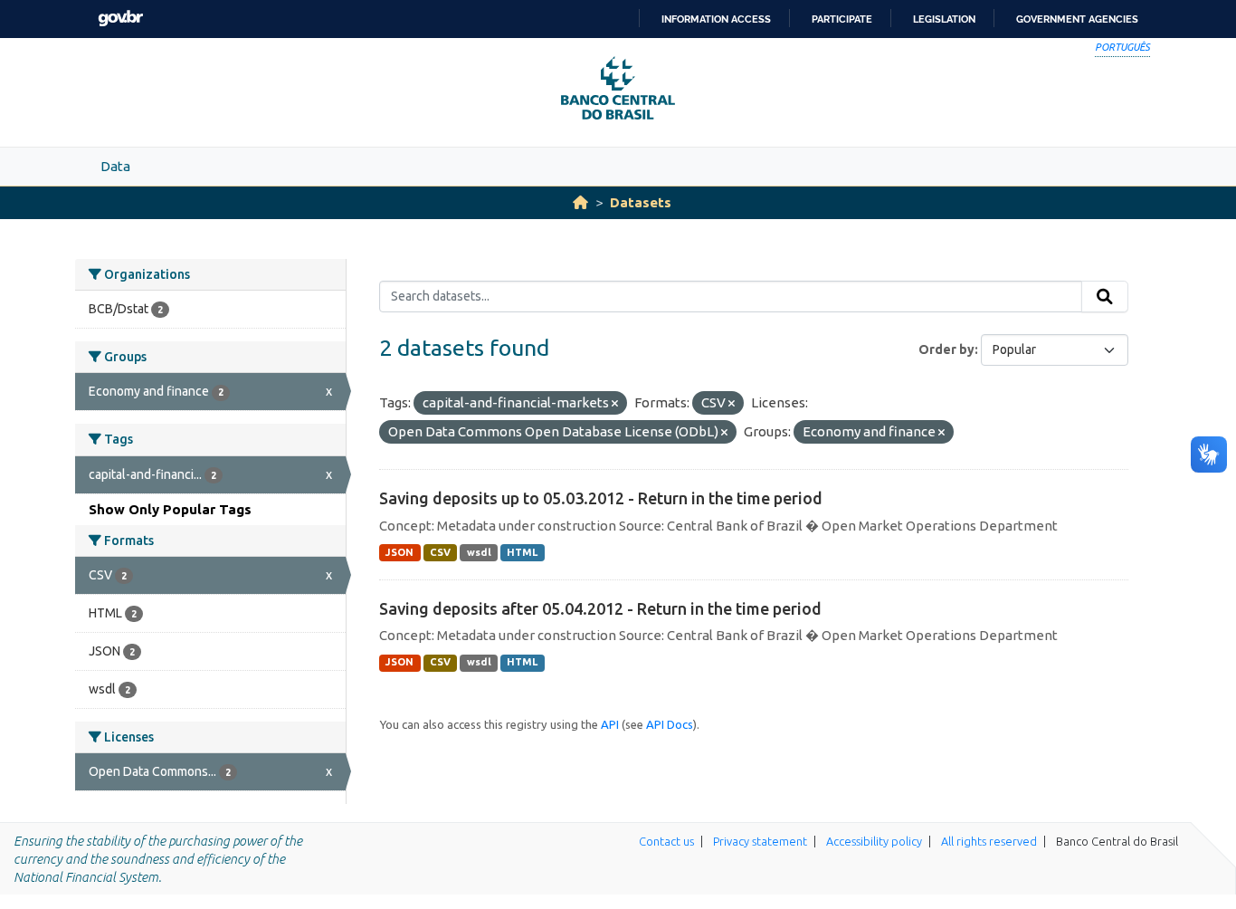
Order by (946, 349)
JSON (399, 552)
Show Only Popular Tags (170, 509)
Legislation (944, 19)
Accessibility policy (874, 841)
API (610, 724)
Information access (716, 19)
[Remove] (615, 403)
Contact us (666, 841)
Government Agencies (1077, 19)
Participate (842, 19)
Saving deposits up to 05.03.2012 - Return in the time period (600, 498)
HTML (522, 552)
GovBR (120, 18)
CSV (440, 552)
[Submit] (1104, 297)
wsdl (479, 552)
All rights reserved (989, 841)
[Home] (580, 202)
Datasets (640, 202)
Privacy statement (760, 841)
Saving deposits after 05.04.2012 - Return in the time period (600, 608)
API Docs (669, 724)
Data (115, 166)
